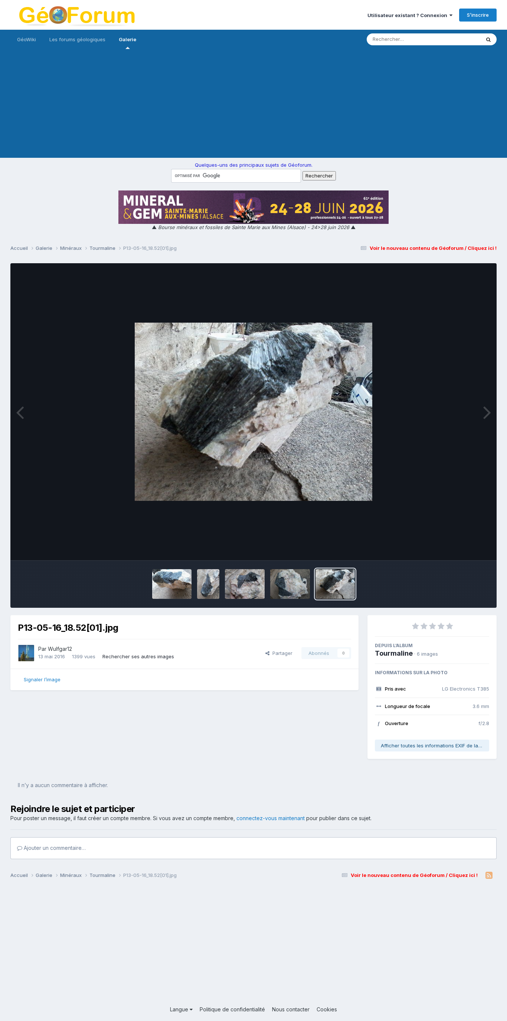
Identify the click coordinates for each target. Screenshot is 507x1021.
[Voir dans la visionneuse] (253, 412)
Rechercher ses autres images (138, 656)
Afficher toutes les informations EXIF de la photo (435, 745)
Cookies (327, 1009)
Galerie (127, 39)
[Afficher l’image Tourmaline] (208, 584)
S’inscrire (478, 15)
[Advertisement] (253, 106)
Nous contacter (291, 1009)
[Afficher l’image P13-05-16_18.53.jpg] (172, 584)
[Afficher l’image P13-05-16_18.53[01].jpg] (290, 584)
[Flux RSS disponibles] (489, 875)
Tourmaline (394, 653)
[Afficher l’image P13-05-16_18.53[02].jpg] (245, 584)
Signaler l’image (42, 679)
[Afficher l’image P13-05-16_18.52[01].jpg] (335, 584)
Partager (280, 653)
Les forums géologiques (77, 39)
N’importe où (456, 39)
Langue (180, 1009)
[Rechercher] (488, 39)
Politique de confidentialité (232, 1009)
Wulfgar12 (60, 649)
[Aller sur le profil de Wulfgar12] (26, 653)
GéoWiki (26, 39)
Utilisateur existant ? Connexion (408, 15)
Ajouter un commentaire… (54, 848)
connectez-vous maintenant (270, 818)
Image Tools (466, 547)
